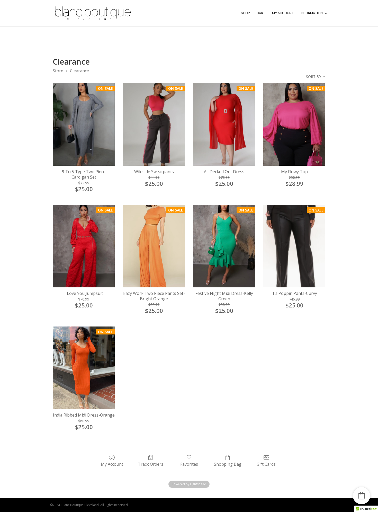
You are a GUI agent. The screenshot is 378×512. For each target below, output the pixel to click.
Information (312, 13)
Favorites (189, 464)
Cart (261, 13)
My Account (283, 13)
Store (58, 71)
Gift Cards (266, 464)
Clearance (79, 71)
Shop (245, 13)
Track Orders (150, 464)
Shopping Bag (227, 464)
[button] (361, 495)
